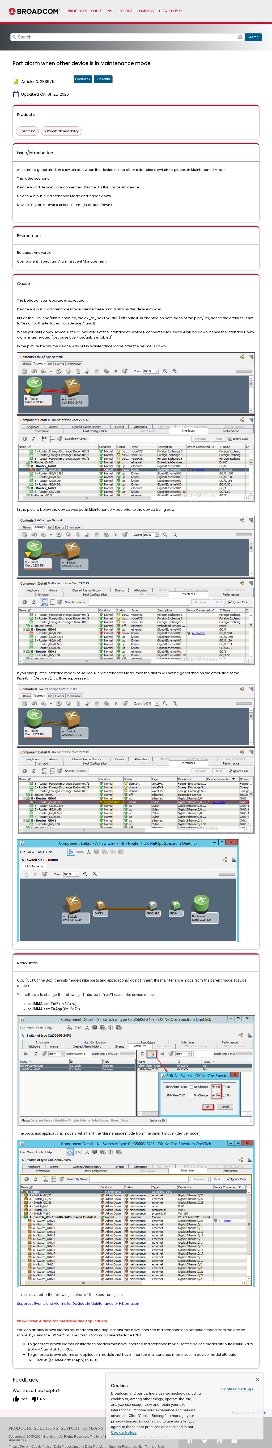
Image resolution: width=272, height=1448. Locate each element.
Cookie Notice (124, 1432)
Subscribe (103, 79)
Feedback (82, 79)
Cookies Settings (237, 1389)
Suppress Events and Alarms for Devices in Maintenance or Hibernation (78, 1303)
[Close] (257, 1379)
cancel (240, 37)
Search (253, 37)
